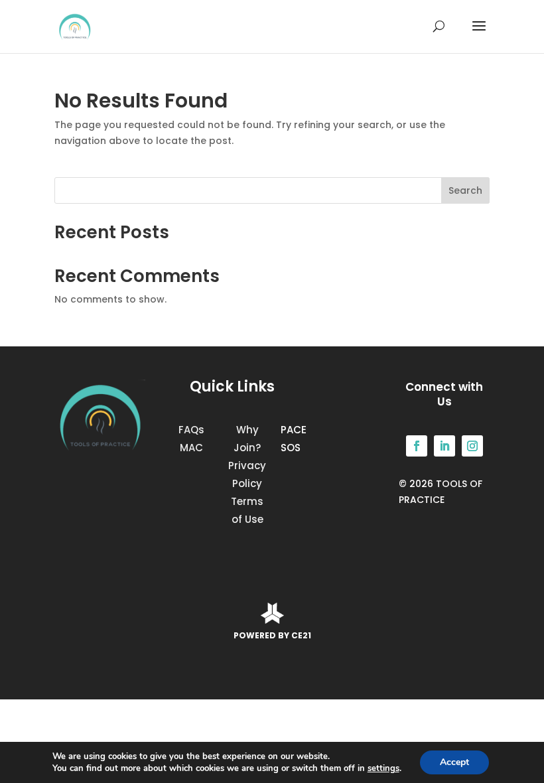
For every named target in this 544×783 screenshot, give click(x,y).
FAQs (191, 430)
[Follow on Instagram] (472, 446)
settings (383, 768)
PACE (293, 430)
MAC (191, 448)
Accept (454, 762)
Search (465, 190)
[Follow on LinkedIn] (444, 446)
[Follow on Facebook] (416, 446)
